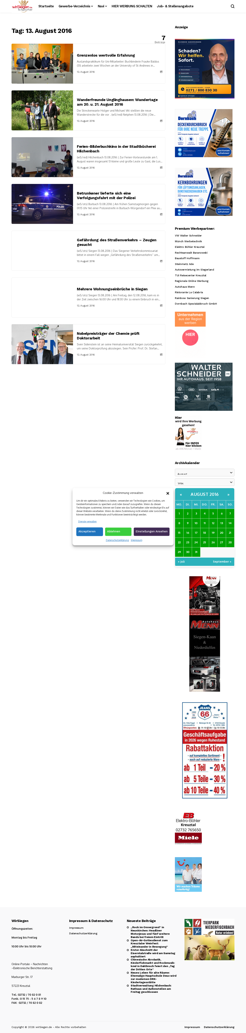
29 (179, 552)
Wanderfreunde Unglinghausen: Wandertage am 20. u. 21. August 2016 (117, 102)
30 (187, 552)
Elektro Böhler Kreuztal (189, 246)
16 (187, 532)
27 (221, 542)
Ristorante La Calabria (189, 292)
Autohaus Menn (185, 286)
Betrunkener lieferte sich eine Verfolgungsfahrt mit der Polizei (106, 195)
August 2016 (205, 494)
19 (213, 532)
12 (213, 523)
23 (187, 542)
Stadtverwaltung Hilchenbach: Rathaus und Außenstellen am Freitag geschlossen (151, 989)
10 (196, 523)
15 (179, 532)
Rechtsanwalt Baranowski (191, 252)
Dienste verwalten (87, 521)
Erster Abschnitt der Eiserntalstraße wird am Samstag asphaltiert (153, 953)
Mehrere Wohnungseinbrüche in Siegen (112, 289)
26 (213, 542)
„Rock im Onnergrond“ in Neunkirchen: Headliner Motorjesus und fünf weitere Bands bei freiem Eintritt (150, 932)
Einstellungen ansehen (152, 531)
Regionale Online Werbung (192, 280)
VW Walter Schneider (188, 235)
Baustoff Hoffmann (187, 258)
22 (179, 542)
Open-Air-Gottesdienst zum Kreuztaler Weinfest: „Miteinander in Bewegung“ (149, 943)
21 (230, 532)
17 (196, 532)
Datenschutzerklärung (117, 540)
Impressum (136, 540)
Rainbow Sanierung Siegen (192, 298)
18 (204, 532)
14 (230, 523)
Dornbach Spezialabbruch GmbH (196, 303)
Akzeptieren (87, 531)
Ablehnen (113, 531)
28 (230, 542)
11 (205, 523)
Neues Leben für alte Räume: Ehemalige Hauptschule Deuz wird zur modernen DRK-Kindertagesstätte (153, 977)
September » (222, 561)
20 (221, 532)
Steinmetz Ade (184, 264)
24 (196, 542)
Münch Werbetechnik (188, 241)
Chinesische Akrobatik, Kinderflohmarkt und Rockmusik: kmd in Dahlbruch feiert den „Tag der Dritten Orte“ (153, 964)
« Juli (181, 561)
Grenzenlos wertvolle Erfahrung (106, 55)
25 (204, 542)
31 (196, 552)
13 (221, 523)
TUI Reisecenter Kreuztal (190, 275)
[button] (168, 493)
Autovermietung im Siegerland (194, 269)
